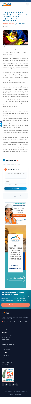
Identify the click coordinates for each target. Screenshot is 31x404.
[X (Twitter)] (6, 384)
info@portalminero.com (9, 329)
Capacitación (5, 346)
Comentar (16, 188)
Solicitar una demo (14, 305)
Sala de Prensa (5, 339)
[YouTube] (13, 384)
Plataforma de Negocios (7, 335)
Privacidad (11, 394)
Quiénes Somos (5, 355)
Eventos (3, 342)
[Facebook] (3, 384)
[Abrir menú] (27, 4)
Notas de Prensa (20, 23)
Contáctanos (5, 364)
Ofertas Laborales (6, 349)
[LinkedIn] (16, 384)
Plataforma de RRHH (7, 337)
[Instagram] (10, 384)
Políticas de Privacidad (7, 360)
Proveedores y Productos (8, 344)
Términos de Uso (18, 394)
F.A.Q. (3, 357)
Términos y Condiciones (7, 362)
